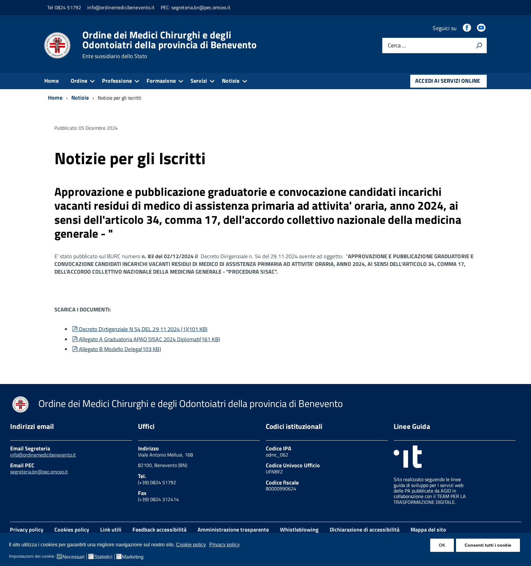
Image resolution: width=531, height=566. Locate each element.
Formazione (161, 81)
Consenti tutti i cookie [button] (488, 545)
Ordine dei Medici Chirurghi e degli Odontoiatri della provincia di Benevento (169, 44)
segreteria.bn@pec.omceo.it (39, 471)
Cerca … (397, 45)
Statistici (103, 557)
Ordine (79, 81)
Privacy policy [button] (224, 544)
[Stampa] (479, 45)
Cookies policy (71, 529)
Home (51, 81)
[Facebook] (467, 28)
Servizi (199, 81)
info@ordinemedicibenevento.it (43, 454)
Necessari (73, 557)
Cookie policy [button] (191, 544)
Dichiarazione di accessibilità (364, 529)
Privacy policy (26, 529)
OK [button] (442, 545)
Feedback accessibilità (159, 529)
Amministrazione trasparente (233, 529)
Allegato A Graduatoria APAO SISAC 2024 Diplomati (149, 339)
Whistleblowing (299, 529)
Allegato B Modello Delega (120, 349)
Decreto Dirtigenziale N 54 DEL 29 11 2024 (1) (143, 329)
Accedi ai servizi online (447, 81)
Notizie (230, 81)
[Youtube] (482, 28)
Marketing (133, 557)
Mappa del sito (428, 529)
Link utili (110, 529)
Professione (117, 81)
